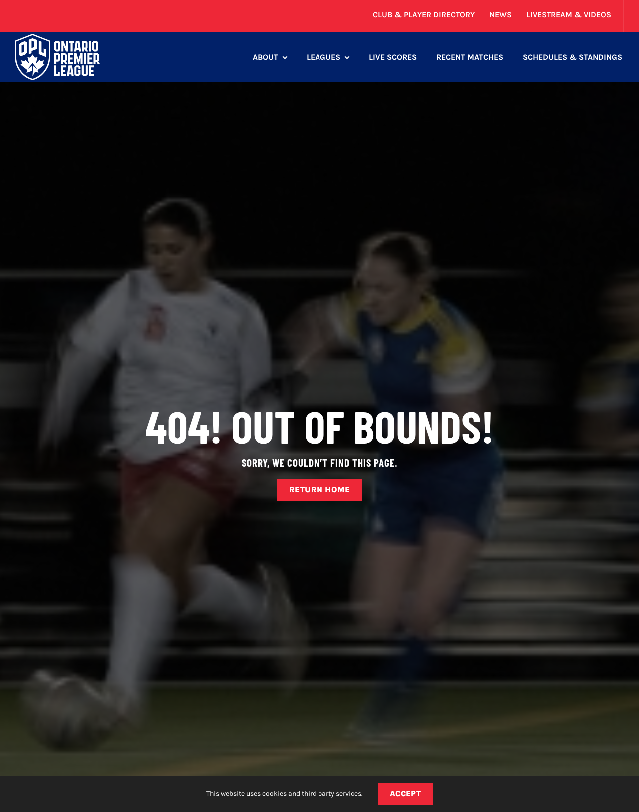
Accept (405, 793)
